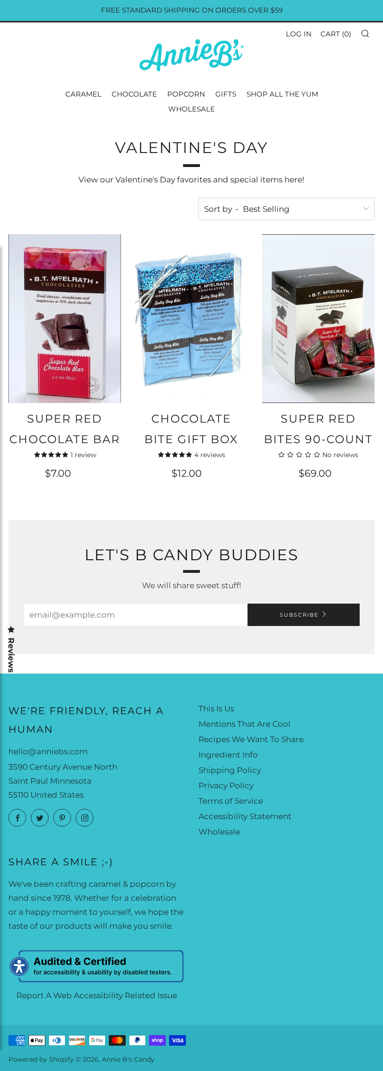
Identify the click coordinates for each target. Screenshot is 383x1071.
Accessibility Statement (245, 816)
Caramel (83, 94)
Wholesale (191, 108)
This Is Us (216, 708)
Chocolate (134, 94)
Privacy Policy (226, 785)
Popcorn (186, 94)
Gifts (225, 94)
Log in (299, 33)
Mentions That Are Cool (245, 724)
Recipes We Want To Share (251, 739)
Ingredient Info (228, 754)
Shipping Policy (230, 770)
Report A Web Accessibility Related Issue (96, 995)
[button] (364, 33)
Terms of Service (231, 801)
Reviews (11, 655)
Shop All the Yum (282, 94)
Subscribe (299, 615)
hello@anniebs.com (48, 751)
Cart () (335, 33)
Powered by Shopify (41, 1059)
